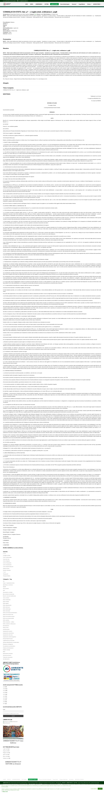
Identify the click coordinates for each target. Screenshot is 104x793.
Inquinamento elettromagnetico (9, 636)
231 (3, 581)
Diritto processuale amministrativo (10, 612)
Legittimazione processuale (8, 640)
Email (4, 709)
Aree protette (6, 588)
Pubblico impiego (6, 649)
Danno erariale (6, 601)
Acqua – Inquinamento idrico (9, 583)
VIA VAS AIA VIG (6, 659)
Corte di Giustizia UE (7, 564)
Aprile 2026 (5, 754)
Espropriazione (6, 625)
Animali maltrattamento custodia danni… (11, 642)
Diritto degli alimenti (7, 605)
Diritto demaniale (6, 610)
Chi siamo (89, 4)
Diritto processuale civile (8, 614)
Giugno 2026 (5, 750)
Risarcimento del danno (8, 653)
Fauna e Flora (5, 627)
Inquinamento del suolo (8, 634)
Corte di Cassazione (7, 562)
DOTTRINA (47, 4)
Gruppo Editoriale (82, 4)
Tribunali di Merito (6, 575)
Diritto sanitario (6, 620)
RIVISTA (31, 4)
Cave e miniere (6, 597)
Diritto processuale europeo (9, 616)
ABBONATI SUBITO (54, 4)
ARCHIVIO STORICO (96, 4)
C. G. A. (4, 553)
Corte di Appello (6, 561)
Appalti (4, 586)
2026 (4, 686)
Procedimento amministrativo (9, 646)
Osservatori (74, 4)
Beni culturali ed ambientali (8, 594)
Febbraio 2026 (6, 758)
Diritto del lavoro (6, 607)
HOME (26, 4)
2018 (4, 701)
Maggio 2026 (5, 752)
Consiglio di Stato (6, 555)
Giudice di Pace (6, 568)
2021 (4, 696)
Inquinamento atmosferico (8, 633)
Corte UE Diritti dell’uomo (8, 566)
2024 (4, 690)
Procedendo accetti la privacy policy (11, 713)
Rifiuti (36, 14)
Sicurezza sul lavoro (7, 655)
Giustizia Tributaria (7, 570)
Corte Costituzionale (7, 557)
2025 (4, 688)
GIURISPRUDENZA (39, 4)
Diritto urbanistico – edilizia (8, 621)
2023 (4, 692)
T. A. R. (4, 572)
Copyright (63, 782)
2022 (4, 694)
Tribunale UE (5, 574)
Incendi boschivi (6, 629)
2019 (4, 699)
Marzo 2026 (5, 756)
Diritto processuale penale (8, 618)
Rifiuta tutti (5, 791)
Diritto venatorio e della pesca (9, 623)
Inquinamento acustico (7, 631)
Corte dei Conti (6, 559)
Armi (4, 590)
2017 (4, 703)
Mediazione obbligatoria (8, 644)
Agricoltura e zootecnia (8, 584)
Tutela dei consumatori (7, 657)
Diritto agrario (6, 603)
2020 (4, 698)
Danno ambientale (6, 599)
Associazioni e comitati (7, 592)
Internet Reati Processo (8, 638)
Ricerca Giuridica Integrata (64, 4)
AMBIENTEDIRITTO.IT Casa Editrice (13, 742)
